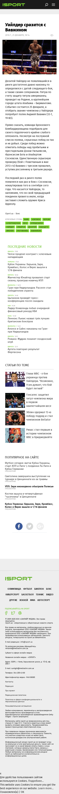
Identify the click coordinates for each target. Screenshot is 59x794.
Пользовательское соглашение (18, 706)
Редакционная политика (15, 695)
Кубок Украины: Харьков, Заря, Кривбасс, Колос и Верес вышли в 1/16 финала (27, 267)
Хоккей (24, 600)
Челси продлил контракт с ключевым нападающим (29, 255)
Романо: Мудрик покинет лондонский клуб (29, 340)
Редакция (9, 686)
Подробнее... (36, 781)
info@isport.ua (26, 642)
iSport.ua (9, 213)
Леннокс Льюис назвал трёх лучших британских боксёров (28, 320)
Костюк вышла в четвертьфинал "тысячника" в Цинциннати (24, 495)
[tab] (19, 526)
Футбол (27, 589)
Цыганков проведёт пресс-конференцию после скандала (25, 299)
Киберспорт (12, 594)
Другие (13, 600)
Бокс (18, 213)
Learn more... (46, 788)
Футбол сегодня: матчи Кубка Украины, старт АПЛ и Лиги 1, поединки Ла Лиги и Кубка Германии (28, 466)
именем (10, 230)
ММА (32, 600)
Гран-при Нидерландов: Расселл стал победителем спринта (29, 289)
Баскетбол (27, 594)
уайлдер (10, 227)
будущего (43, 227)
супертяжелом (13, 223)
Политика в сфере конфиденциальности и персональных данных (23, 700)
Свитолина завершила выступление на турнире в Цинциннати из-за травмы (27, 477)
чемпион (36, 219)
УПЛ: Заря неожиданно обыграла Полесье (29, 486)
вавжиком (36, 230)
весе (25, 223)
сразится (21, 227)
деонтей (32, 227)
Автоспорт (43, 600)
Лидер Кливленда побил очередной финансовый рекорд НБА (28, 309)
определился (37, 223)
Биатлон (39, 589)
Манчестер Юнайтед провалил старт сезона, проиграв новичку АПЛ (29, 279)
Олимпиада (14, 589)
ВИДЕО (49, 594)
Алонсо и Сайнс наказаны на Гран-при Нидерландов (28, 330)
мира (26, 219)
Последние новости (25, 246)
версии (46, 219)
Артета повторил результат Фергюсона (23, 350)
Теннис (40, 594)
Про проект (10, 690)
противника (22, 230)
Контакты (9, 681)
